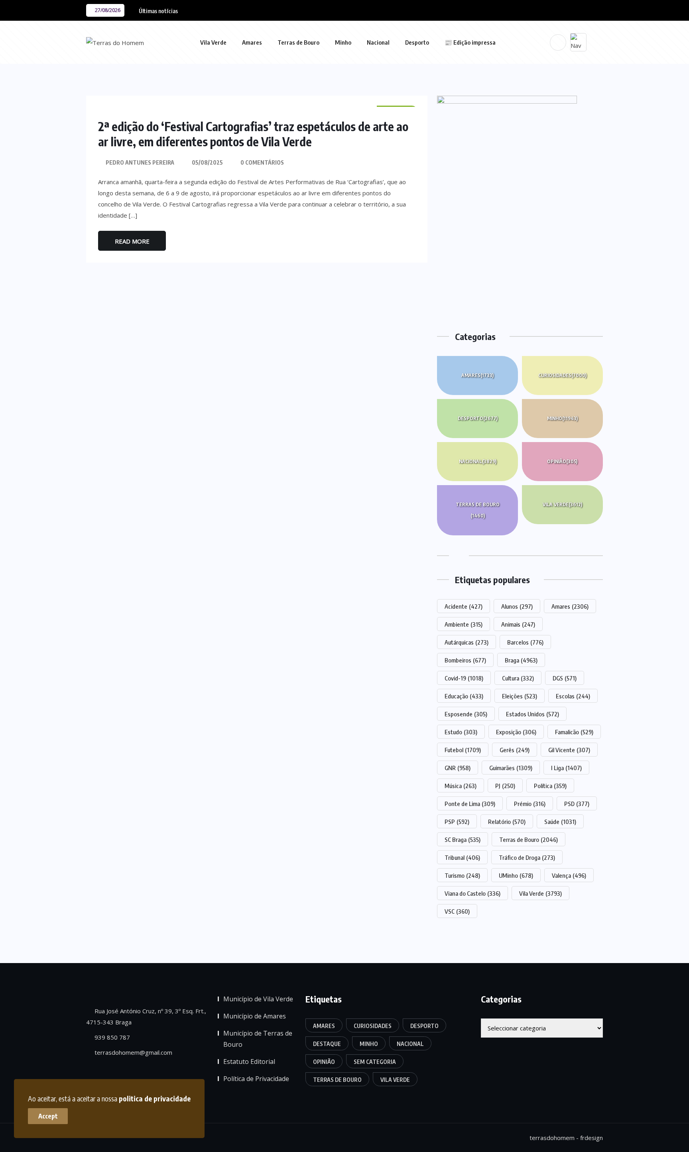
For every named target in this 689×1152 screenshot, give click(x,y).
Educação (464, 696)
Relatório (507, 821)
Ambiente (463, 624)
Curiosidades (562, 375)
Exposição (516, 731)
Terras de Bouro (298, 42)
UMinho (516, 875)
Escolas (573, 696)
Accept (48, 1116)
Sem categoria (375, 1061)
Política (550, 785)
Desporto (417, 42)
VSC (457, 911)
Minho (343, 42)
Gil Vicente (569, 749)
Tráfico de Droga (527, 857)
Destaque (327, 1043)
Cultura (518, 678)
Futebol (463, 749)
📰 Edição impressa (470, 42)
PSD (576, 803)
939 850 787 (111, 1037)
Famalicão (574, 731)
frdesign (591, 1138)
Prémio (529, 803)
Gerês (515, 749)
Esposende (466, 714)
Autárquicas (466, 642)
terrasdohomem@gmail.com (132, 1052)
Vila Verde (213, 42)
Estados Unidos (532, 714)
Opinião (562, 461)
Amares (252, 42)
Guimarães (510, 767)
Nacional (378, 42)
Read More (132, 241)
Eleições (519, 696)
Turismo (462, 875)
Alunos (517, 606)
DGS (565, 678)
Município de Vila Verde (258, 999)
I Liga (566, 767)
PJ (505, 785)
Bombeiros (465, 660)
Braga (521, 660)
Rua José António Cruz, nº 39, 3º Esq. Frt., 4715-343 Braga (146, 1016)
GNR (457, 767)
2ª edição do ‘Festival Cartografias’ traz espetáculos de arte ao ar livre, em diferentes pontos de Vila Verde (253, 134)
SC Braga (462, 839)
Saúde (560, 821)
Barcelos (525, 642)
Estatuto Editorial (249, 1061)
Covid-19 (464, 678)
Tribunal (462, 857)
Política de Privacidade (256, 1078)
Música (460, 785)
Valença (569, 875)
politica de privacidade (155, 1098)
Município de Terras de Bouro (257, 1039)
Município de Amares (254, 1016)
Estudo (461, 731)
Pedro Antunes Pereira (140, 162)
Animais (518, 624)
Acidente (463, 606)
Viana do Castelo (472, 893)
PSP (457, 821)
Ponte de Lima (470, 803)
